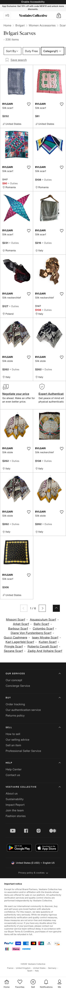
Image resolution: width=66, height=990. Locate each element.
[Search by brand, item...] (7, 15)
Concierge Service (18, 686)
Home (7, 25)
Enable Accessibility (33, 2)
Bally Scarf (41, 624)
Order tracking (15, 704)
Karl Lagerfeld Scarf (20, 642)
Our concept (14, 680)
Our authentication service (23, 710)
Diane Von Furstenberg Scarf (31, 633)
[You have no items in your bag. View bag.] (58, 15)
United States (39, 968)
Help (9, 762)
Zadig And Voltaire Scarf (45, 651)
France (10, 968)
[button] (58, 15)
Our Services (15, 673)
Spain (30, 970)
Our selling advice (17, 739)
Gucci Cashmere (15, 637)
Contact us (13, 775)
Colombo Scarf (43, 628)
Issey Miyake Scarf (45, 637)
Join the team (15, 810)
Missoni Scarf (15, 619)
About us (12, 793)
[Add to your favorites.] (29, 104)
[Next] (42, 608)
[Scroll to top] (56, 608)
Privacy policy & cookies (31, 872)
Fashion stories (16, 816)
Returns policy (15, 715)
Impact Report (15, 805)
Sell (9, 727)
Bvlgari (20, 25)
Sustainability (15, 799)
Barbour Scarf (18, 628)
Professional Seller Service (23, 751)
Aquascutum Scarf (43, 619)
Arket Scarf (21, 624)
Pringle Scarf (13, 646)
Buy (8, 697)
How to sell (13, 734)
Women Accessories (42, 25)
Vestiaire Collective (21, 786)
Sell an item (13, 745)
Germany (52, 968)
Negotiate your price (15, 394)
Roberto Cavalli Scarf (42, 646)
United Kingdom (23, 968)
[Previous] (23, 608)
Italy (37, 970)
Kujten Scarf (47, 642)
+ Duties (13, 183)
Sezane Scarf (13, 651)
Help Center (13, 769)
